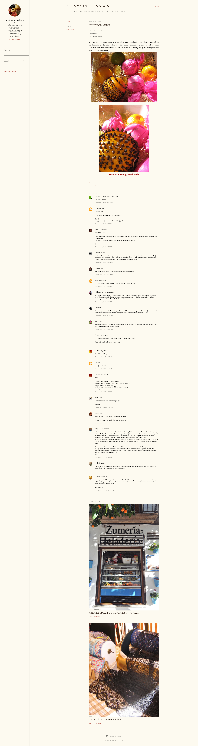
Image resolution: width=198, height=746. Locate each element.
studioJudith (99, 230)
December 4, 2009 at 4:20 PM (104, 329)
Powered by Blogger (115, 736)
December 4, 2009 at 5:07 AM (104, 202)
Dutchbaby (99, 351)
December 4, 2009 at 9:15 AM (103, 286)
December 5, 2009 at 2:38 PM (104, 407)
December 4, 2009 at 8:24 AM (104, 262)
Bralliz (97, 398)
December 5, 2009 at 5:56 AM (103, 368)
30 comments (98, 723)
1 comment (97, 616)
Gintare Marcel (119, 740)
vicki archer (99, 280)
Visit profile (14, 39)
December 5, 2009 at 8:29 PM (104, 423)
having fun (70, 29)
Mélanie (98, 463)
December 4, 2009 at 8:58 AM (104, 274)
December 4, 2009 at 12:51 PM (104, 315)
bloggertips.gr (100, 374)
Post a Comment (95, 495)
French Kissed (100, 477)
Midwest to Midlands (102, 292)
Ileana (97, 413)
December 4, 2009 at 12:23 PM (104, 302)
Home (76, 11)
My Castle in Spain (14, 20)
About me (84, 11)
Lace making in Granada (105, 719)
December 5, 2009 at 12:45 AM (104, 345)
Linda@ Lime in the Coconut (105, 196)
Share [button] (68, 21)
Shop (123, 11)
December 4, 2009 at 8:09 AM (104, 247)
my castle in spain (92, 6)
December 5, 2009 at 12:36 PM (104, 392)
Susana (97, 268)
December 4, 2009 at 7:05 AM (104, 224)
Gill (96, 363)
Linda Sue (98, 253)
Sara (96, 308)
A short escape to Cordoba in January (114, 612)
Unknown (98, 208)
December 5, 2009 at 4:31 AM (103, 357)
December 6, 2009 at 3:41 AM (104, 457)
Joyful (97, 321)
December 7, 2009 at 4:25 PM (104, 471)
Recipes (92, 11)
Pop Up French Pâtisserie (108, 11)
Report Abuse (10, 71)
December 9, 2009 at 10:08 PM (104, 490)
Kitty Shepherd (100, 429)
